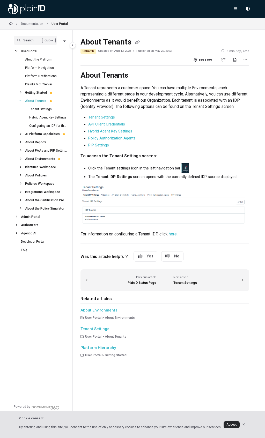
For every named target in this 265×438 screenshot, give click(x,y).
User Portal (59, 24)
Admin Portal (30, 216)
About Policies (36, 175)
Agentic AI (28, 233)
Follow (205, 60)
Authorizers (29, 225)
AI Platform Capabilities (42, 134)
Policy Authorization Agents (112, 138)
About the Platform (38, 59)
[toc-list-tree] (223, 60)
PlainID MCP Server (38, 84)
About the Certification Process (46, 200)
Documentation (32, 24)
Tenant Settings (40, 109)
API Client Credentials (106, 124)
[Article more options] (245, 60)
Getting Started (36, 92)
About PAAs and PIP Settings (46, 150)
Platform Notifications (41, 76)
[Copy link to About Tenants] (136, 76)
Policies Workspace (39, 183)
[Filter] (64, 40)
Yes (149, 256)
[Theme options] (248, 9)
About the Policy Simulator (44, 208)
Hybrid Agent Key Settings (48, 117)
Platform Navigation (39, 67)
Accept (231, 424)
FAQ (24, 249)
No (176, 256)
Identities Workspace (40, 167)
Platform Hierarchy (98, 347)
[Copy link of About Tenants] (137, 42)
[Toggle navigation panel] (73, 45)
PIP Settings (98, 145)
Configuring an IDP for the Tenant (48, 125)
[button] (35, 40)
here (173, 234)
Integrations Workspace (42, 192)
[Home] (26, 9)
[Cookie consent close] (244, 424)
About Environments (40, 158)
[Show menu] (235, 9)
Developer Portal (33, 241)
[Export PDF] (235, 60)
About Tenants (36, 100)
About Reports (36, 142)
